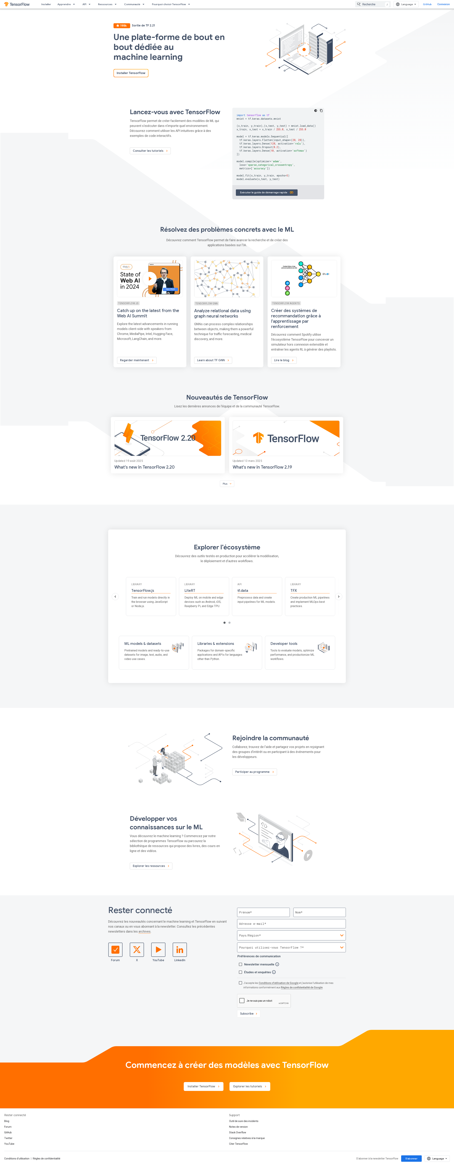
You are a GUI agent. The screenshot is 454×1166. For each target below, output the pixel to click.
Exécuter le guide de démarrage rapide (264, 192)
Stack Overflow (237, 1132)
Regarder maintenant (135, 360)
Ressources (105, 4)
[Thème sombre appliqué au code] (316, 110)
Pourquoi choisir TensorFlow (169, 4)
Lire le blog (282, 360)
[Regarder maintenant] (150, 311)
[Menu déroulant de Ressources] (116, 4)
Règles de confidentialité (46, 1158)
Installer (46, 4)
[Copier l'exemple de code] (321, 110)
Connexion (443, 4)
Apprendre (64, 4)
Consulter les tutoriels (148, 151)
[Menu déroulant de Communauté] (144, 4)
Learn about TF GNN (211, 360)
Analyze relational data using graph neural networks (222, 313)
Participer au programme (252, 772)
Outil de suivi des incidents (243, 1121)
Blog (6, 1121)
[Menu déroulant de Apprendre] (75, 4)
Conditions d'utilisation (16, 1158)
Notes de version (238, 1126)
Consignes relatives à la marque (247, 1138)
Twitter (8, 1138)
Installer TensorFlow (131, 73)
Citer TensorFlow (238, 1143)
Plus (227, 483)
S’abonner (411, 1158)
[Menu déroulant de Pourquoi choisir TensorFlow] (190, 4)
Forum (115, 960)
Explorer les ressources (149, 866)
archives (145, 931)
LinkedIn (179, 960)
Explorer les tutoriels (248, 1086)
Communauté (132, 4)
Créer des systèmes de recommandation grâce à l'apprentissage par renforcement (296, 318)
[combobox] (373, 4)
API (84, 4)
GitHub (427, 4)
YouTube (158, 960)
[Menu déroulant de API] (90, 4)
